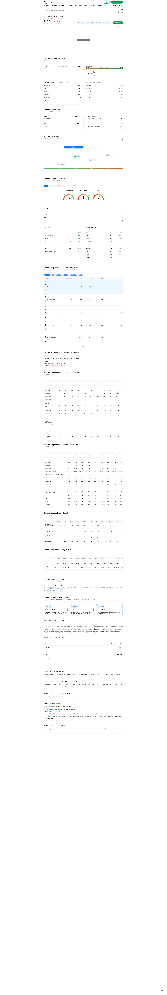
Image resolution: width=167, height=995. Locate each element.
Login (106, 2)
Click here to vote (118, 658)
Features (84, 2)
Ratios (80, 274)
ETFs (68, 2)
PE (52, 274)
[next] (121, 609)
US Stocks (56, 2)
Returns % (59, 274)
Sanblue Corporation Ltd (52, 286)
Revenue (66, 274)
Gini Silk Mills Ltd (50, 325)
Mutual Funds (74, 2)
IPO (79, 2)
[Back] (44, 10)
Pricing (88, 2)
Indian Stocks (63, 2)
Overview (47, 274)
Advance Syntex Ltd (51, 299)
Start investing (118, 22)
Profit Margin (73, 274)
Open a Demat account (52, 709)
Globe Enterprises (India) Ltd (53, 312)
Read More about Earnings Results (51, 590)
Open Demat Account (116, 2)
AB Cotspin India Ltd (51, 337)
